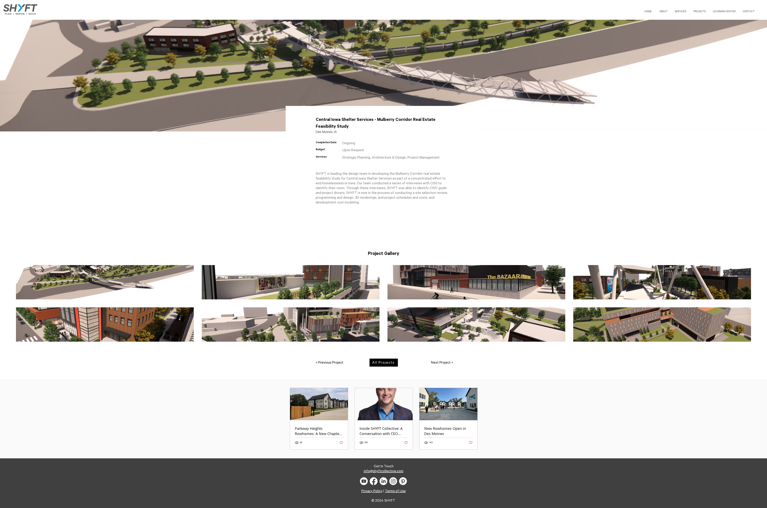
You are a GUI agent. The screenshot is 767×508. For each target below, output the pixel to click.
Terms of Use (395, 491)
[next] (743, 305)
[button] (724, 10)
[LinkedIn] (383, 481)
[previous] (23, 305)
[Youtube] (364, 481)
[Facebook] (374, 481)
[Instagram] (393, 481)
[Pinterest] (403, 481)
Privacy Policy (372, 491)
